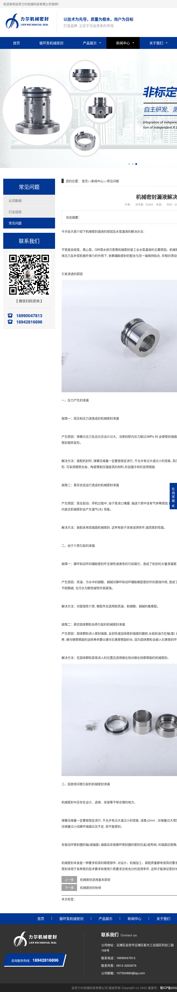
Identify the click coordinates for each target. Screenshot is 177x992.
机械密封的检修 (90, 887)
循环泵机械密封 (51, 42)
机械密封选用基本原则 (95, 879)
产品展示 (90, 42)
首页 (16, 42)
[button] (129, 164)
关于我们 (156, 42)
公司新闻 (15, 200)
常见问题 (15, 223)
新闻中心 (123, 42)
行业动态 (15, 211)
